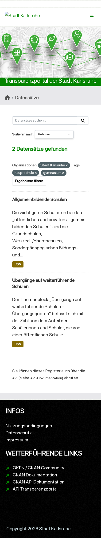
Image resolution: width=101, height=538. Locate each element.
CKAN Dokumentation (35, 475)
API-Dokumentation (46, 378)
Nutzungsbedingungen (29, 425)
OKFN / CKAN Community (38, 468)
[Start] (7, 97)
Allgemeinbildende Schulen (39, 199)
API (14, 378)
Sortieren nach (22, 134)
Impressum (17, 440)
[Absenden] (83, 120)
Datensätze (27, 97)
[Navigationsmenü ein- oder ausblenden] (91, 15)
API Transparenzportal (35, 489)
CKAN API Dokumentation (39, 482)
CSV (18, 264)
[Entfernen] (67, 165)
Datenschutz (19, 433)
